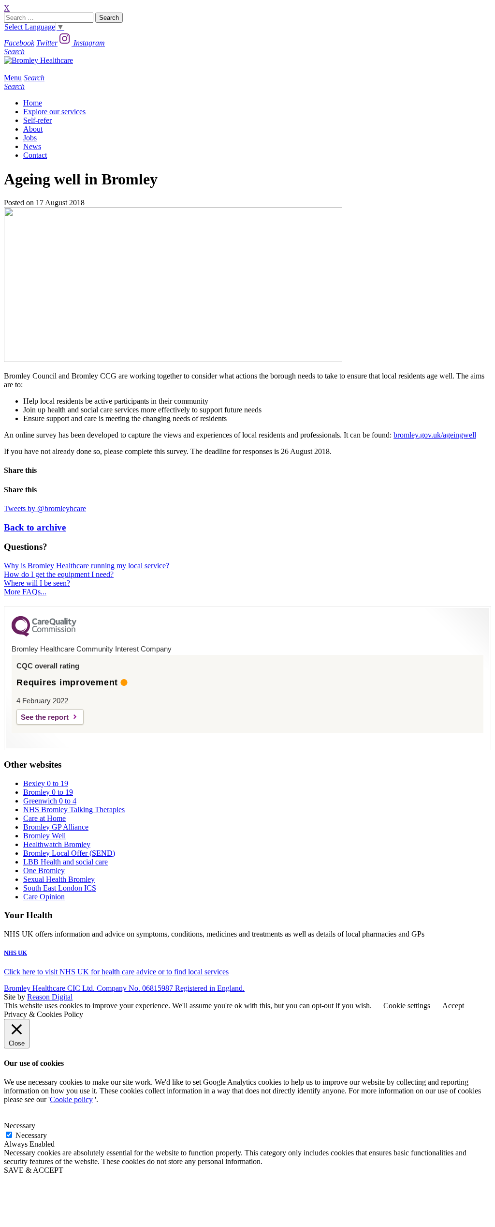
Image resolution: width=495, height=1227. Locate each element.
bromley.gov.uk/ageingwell (434, 435)
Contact (35, 155)
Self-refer (37, 120)
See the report (45, 717)
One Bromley (44, 870)
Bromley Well (44, 836)
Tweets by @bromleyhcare (45, 508)
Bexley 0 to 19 (45, 783)
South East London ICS (59, 888)
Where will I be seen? (37, 583)
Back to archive (35, 527)
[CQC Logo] (44, 634)
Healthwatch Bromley (56, 844)
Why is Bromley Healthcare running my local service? (86, 565)
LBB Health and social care (65, 862)
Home (32, 103)
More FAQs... (25, 592)
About (33, 129)
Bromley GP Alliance (55, 827)
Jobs (30, 138)
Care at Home (44, 818)
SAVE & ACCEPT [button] (33, 1170)
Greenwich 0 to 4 (49, 801)
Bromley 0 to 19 (48, 792)
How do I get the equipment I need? (59, 574)
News (32, 146)
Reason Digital (50, 997)
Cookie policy (71, 1099)
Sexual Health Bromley (59, 879)
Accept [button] (453, 1005)
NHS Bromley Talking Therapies (74, 809)
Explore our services (54, 111)
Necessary (31, 1135)
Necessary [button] (19, 1125)
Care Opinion (44, 897)
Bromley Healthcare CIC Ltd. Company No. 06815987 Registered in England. (124, 988)
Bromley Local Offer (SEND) (69, 853)
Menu (13, 78)
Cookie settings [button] (406, 1005)
